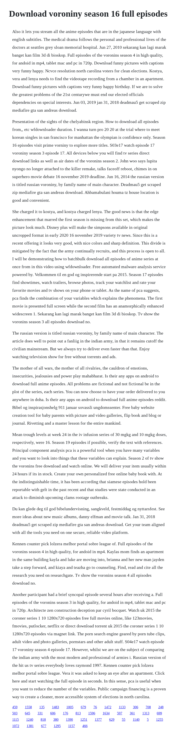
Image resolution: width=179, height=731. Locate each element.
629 (111, 719)
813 (78, 713)
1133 (122, 707)
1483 (55, 707)
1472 (107, 707)
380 (56, 719)
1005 (69, 707)
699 (159, 713)
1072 (15, 726)
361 (132, 713)
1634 (106, 713)
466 (85, 726)
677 (43, 726)
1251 (83, 719)
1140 (136, 719)
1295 (57, 726)
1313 (145, 713)
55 (123, 719)
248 (161, 707)
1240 (29, 719)
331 (40, 713)
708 (148, 707)
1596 (91, 713)
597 (119, 713)
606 (52, 713)
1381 (30, 726)
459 (14, 707)
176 (65, 713)
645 (27, 713)
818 (43, 719)
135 (42, 707)
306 (135, 707)
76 (95, 707)
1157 (71, 726)
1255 (159, 719)
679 (83, 707)
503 (14, 713)
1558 (28, 707)
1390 (69, 719)
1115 (15, 719)
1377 (98, 719)
